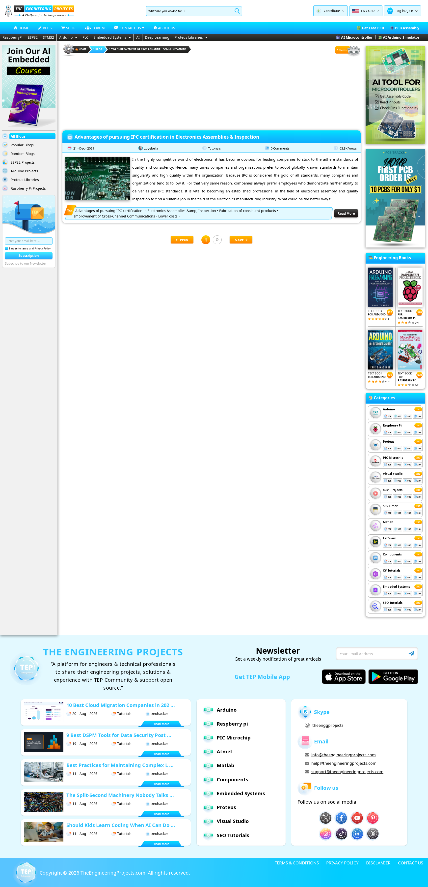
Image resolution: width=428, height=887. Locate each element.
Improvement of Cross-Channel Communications (114, 216)
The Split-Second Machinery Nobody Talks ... (120, 795)
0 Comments (280, 148)
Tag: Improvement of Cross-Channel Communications (149, 49)
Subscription (29, 255)
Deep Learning (157, 37)
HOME (24, 28)
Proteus (388, 441)
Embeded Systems (396, 586)
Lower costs (168, 216)
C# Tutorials (392, 570)
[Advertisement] (211, 91)
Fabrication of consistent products (247, 210)
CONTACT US (410, 863)
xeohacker (159, 713)
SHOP (70, 28)
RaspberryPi (12, 37)
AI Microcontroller (356, 37)
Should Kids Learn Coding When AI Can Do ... (120, 825)
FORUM (98, 28)
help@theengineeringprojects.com (343, 763)
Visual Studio (392, 474)
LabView (389, 538)
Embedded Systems (110, 37)
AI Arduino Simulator (401, 37)
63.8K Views (348, 148)
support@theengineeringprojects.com (347, 771)
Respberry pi (232, 723)
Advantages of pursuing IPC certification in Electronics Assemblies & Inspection (167, 137)
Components (392, 554)
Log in (400, 10)
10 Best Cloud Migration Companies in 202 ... (120, 705)
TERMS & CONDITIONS (297, 863)
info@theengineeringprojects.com (343, 755)
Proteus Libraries (189, 37)
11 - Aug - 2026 (84, 773)
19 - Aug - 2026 (84, 743)
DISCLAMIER (378, 863)
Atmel (224, 751)
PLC (85, 37)
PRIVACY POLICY (342, 863)
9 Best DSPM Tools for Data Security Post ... (118, 735)
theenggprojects (328, 725)
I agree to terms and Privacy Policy (30, 248)
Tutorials (214, 148)
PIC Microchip (393, 458)
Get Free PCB (373, 28)
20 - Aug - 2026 (84, 713)
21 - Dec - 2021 (83, 148)
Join (410, 10)
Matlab (388, 522)
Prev (184, 239)
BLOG (47, 28)
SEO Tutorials (392, 603)
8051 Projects (392, 490)
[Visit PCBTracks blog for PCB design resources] (395, 246)
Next (239, 239)
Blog (98, 49)
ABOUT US (166, 28)
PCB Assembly (407, 28)
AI (138, 37)
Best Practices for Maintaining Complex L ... (120, 765)
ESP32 (33, 37)
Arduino (66, 37)
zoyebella (151, 148)
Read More (346, 213)
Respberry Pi (392, 425)
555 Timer (390, 506)
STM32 (48, 37)
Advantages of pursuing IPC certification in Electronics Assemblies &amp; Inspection (145, 210)
